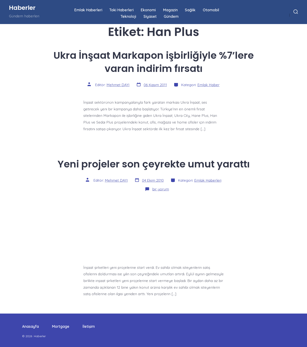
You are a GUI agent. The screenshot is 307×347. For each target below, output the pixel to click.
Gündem (171, 16)
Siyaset (150, 16)
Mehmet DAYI (118, 84)
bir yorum (160, 189)
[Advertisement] (153, 226)
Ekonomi (148, 10)
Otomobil (211, 10)
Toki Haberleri (121, 10)
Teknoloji (128, 16)
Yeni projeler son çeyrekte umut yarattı (153, 164)
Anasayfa (30, 326)
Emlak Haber (208, 84)
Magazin (170, 10)
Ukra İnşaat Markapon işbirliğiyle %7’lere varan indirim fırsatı (153, 61)
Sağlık (190, 10)
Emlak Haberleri (88, 10)
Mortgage (60, 326)
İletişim (88, 326)
